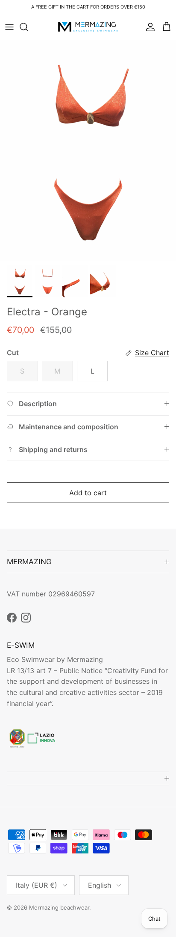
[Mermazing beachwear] (88, 27)
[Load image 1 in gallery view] (88, 150)
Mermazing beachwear (59, 907)
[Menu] (9, 27)
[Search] (28, 27)
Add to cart (88, 492)
